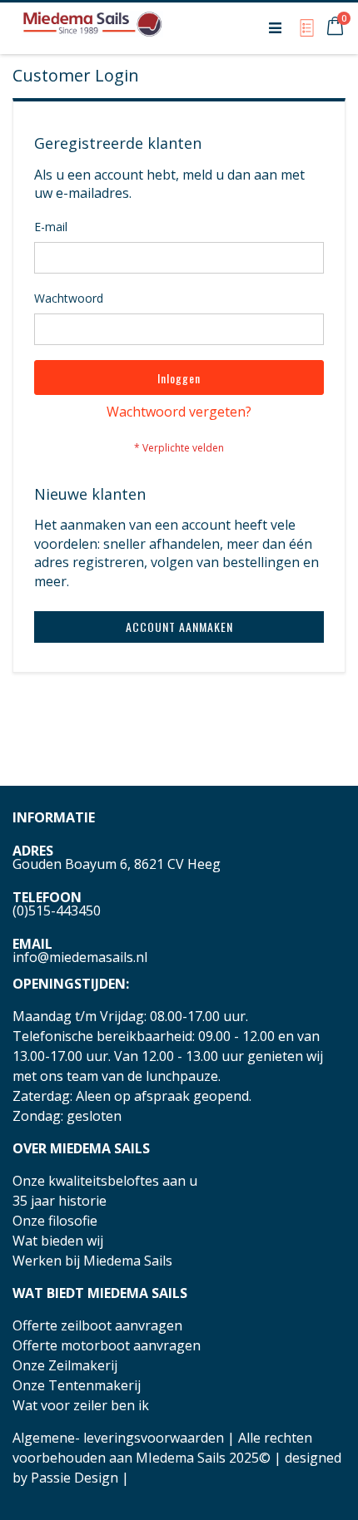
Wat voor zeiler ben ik (80, 1405)
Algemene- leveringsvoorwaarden (118, 1438)
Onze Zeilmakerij (64, 1365)
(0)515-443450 (56, 910)
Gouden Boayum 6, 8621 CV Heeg (116, 864)
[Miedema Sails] (92, 27)
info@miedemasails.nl (79, 957)
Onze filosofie (54, 1221)
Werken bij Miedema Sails (92, 1260)
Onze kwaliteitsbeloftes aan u (104, 1181)
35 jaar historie (59, 1201)
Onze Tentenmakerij (76, 1385)
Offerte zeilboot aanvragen (97, 1325)
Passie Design (74, 1477)
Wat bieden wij (57, 1240)
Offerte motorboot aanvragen (106, 1345)
